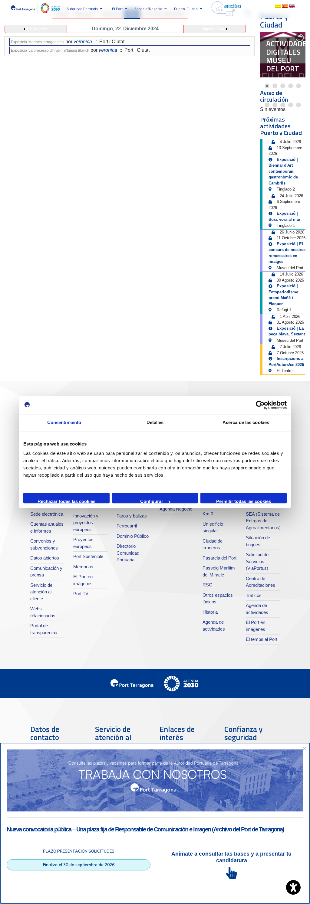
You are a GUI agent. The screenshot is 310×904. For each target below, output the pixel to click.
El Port (117, 8)
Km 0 (208, 513)
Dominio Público (133, 536)
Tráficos (254, 595)
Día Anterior (37, 29)
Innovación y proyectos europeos (85, 522)
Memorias (83, 566)
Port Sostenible (88, 556)
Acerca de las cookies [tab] (246, 422)
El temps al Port (261, 639)
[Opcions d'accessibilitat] (293, 887)
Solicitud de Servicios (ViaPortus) (257, 561)
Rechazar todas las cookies (66, 501)
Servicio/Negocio (148, 8)
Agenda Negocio (176, 508)
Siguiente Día (213, 29)
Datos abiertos (44, 557)
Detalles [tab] (155, 422)
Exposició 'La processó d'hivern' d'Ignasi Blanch (50, 50)
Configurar (151, 501)
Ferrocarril (127, 525)
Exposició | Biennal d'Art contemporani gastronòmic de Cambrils (283, 171)
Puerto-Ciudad (186, 8)
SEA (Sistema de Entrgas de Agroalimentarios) (263, 520)
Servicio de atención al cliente (41, 592)
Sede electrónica (46, 514)
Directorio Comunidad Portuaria (128, 552)
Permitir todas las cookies (243, 501)
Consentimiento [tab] (64, 422)
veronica (83, 41)
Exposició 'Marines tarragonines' (37, 42)
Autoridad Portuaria (82, 8)
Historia (210, 612)
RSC (207, 584)
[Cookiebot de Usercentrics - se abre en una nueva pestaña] (260, 405)
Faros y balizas (132, 515)
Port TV (80, 593)
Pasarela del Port (219, 557)
